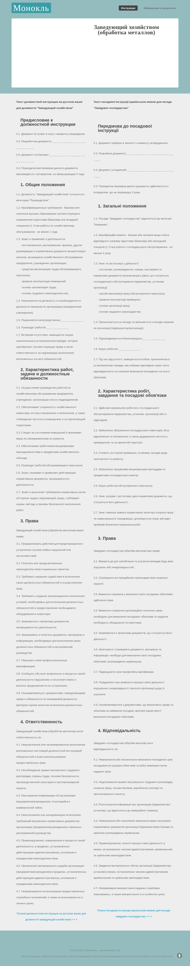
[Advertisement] (95, 64)
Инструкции (128, 8)
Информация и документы (160, 8)
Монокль (31, 8)
